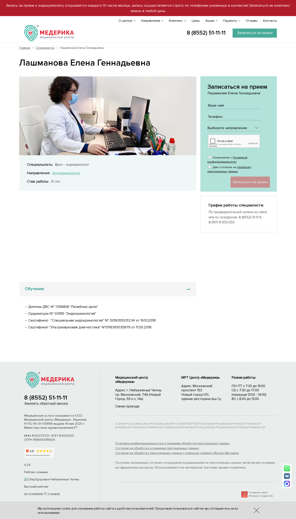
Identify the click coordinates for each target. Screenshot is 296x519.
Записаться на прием (254, 33)
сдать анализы (207, 427)
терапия (243, 427)
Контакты (270, 21)
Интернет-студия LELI (261, 495)
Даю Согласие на (229, 169)
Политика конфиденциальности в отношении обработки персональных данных (172, 443)
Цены (196, 21)
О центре (125, 21)
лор (263, 427)
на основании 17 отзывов (42, 494)
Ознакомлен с (227, 159)
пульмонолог (225, 423)
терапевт (255, 427)
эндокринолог (123, 427)
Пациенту (230, 21)
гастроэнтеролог (227, 427)
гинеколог (253, 423)
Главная (24, 48)
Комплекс (176, 21)
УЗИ (189, 423)
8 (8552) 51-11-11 (206, 32)
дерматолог (140, 427)
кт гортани (180, 423)
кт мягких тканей (162, 423)
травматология (174, 427)
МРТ (196, 423)
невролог (240, 423)
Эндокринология (66, 173)
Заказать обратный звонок (46, 403)
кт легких (120, 423)
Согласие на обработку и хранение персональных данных (157, 448)
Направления (150, 21)
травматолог (156, 427)
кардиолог (191, 427)
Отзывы (252, 21)
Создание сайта (258, 492)
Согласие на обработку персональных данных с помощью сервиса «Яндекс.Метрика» (177, 453)
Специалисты (45, 48)
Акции (209, 21)
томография (208, 423)
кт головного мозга (139, 423)
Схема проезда (127, 406)
